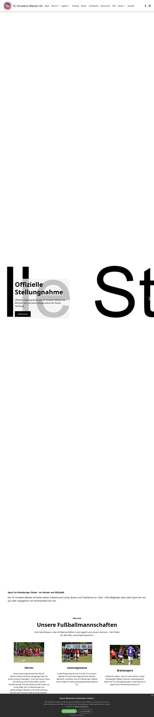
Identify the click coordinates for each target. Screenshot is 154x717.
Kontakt (131, 6)
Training (75, 6)
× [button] (152, 696)
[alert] (77, 705)
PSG (114, 6)
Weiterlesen (23, 314)
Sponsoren (105, 6)
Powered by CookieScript (77, 715)
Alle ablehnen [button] (85, 711)
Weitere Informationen (81, 706)
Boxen (83, 6)
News (47, 6)
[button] (56, 6)
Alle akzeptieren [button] (69, 711)
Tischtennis (93, 6)
